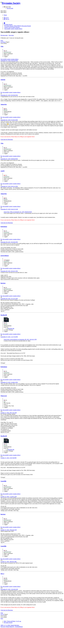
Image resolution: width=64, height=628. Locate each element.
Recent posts (10, 8)
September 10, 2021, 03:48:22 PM (9, 382)
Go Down (3, 42)
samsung (3, 79)
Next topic (11, 35)
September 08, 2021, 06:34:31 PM (9, 271)
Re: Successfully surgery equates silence (10, 92)
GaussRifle (3, 481)
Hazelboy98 (4, 315)
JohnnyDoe (4, 104)
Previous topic (4, 35)
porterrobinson (5, 255)
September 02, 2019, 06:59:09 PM (9, 95)
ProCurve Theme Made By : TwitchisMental (12, 626)
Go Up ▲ (18, 621)
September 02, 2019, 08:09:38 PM (9, 159)
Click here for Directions (7, 139)
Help (5, 621)
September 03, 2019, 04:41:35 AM (9, 209)
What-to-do (4, 395)
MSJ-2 (2, 573)
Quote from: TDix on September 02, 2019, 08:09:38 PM (18, 212)
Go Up (2, 614)
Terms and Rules (11, 621)
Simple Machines (15, 625)
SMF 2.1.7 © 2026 (5, 625)
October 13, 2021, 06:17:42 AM (9, 412)
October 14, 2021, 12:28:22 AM (9, 496)
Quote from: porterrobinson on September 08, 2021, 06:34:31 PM (20, 339)
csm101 (3, 171)
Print (2, 40)
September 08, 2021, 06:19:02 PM (9, 242)
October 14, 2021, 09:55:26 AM (9, 530)
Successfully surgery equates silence (9, 59)
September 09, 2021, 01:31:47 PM (9, 298)
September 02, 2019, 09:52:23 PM (9, 186)
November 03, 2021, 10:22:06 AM (9, 589)
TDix (2, 46)
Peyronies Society (8, 622)
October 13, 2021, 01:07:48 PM (8, 458)
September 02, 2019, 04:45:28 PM (9, 60)
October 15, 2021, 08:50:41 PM (8, 561)
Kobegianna (4, 226)
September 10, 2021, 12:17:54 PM (9, 336)
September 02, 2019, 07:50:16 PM (9, 120)
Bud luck (3, 283)
